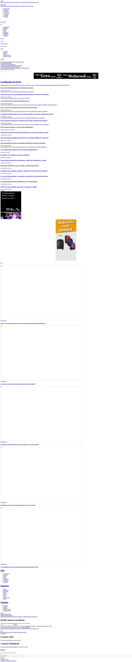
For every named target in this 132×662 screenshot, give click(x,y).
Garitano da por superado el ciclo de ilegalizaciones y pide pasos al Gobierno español (24, 132)
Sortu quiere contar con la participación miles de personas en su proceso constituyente (25, 94)
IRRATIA (3, 2)
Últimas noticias (4, 6)
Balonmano (5, 591)
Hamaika (18, 66)
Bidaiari (20, 65)
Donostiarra (5, 33)
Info (9, 6)
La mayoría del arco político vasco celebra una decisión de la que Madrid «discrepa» (24, 176)
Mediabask (10, 66)
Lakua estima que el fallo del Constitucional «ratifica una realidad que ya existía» (23, 160)
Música (2, 62)
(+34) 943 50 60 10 (16, 640)
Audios (8, 64)
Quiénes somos (4, 68)
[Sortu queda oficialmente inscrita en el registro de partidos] (66, 85)
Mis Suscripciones (9, 632)
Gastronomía (9, 62)
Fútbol (4, 589)
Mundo (4, 29)
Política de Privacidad (30, 626)
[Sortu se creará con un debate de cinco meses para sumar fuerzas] (66, 105)
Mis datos (3, 632)
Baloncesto (5, 590)
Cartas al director (7, 55)
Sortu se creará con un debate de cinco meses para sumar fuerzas (19, 107)
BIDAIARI (12, 2)
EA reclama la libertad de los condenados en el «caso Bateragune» (19, 181)
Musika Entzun (15, 65)
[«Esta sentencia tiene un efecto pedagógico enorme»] (66, 98)
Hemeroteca (13, 64)
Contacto (9, 68)
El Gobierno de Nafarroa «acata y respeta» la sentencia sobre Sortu (19, 165)
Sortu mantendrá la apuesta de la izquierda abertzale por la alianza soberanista (23, 143)
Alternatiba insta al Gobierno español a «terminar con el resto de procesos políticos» (24, 171)
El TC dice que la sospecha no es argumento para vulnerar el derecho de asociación (24, 120)
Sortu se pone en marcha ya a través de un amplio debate (17, 127)
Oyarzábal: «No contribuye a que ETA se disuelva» (15, 155)
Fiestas (31, 6)
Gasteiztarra (5, 34)
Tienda (10, 63)
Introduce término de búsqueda (7, 69)
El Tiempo (10, 615)
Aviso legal (13, 68)
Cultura (19, 6)
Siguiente (3, 190)
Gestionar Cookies (20, 68)
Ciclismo (5, 594)
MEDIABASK (27, 2)
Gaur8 (6, 66)
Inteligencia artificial (25, 6)
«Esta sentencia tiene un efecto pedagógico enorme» (15, 101)
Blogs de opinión (7, 56)
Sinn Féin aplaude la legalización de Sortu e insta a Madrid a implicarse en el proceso (24, 138)
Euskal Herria (6, 27)
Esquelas (7, 63)
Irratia (2, 65)
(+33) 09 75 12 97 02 (23, 647)
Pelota (4, 592)
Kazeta (14, 66)
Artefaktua (2, 59)
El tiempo (3, 63)
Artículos (5, 54)
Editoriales (5, 51)
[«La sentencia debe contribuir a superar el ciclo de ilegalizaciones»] (66, 147)
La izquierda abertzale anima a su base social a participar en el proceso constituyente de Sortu (27, 114)
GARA (16, 2)
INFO (2, 4)
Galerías (5, 64)
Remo (4, 595)
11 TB (37, 2)
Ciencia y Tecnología (16, 62)
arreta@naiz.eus (8, 640)
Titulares (15, 632)
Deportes (16, 6)
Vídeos (2, 64)
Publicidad (26, 68)
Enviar (15, 624)
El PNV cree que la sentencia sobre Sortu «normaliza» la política (19, 187)
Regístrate (14, 660)
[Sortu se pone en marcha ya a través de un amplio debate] (66, 124)
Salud (22, 62)
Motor (4, 596)
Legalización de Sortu (11, 82)
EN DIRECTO (6, 616)
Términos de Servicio (42, 626)
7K (19, 2)
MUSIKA (7, 2)
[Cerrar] (1, 654)
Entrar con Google (5, 659)
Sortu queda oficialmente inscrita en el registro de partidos (17, 88)
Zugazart (5, 52)
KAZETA (33, 2)
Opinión (11, 6)
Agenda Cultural (3, 46)
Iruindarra (5, 35)
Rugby (4, 599)
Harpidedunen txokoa (22, 632)
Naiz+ (4, 31)
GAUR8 (22, 2)
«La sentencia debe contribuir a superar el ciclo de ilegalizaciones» (19, 149)
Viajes (5, 62)
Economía (5, 28)
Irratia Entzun (6, 65)
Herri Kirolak (6, 597)
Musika (10, 65)
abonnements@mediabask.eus (11, 647)
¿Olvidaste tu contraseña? (6, 660)
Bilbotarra (5, 32)
